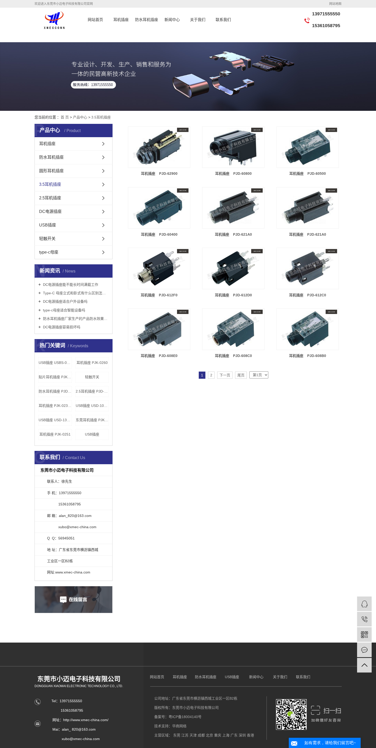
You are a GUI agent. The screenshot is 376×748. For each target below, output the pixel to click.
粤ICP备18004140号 (185, 717)
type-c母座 (48, 252)
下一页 (224, 375)
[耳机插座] (159, 147)
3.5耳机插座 (101, 117)
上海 (225, 735)
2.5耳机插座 (50, 198)
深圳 (242, 735)
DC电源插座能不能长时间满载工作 (70, 285)
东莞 (176, 735)
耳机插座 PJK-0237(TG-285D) (55, 406)
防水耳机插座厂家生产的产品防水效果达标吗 (75, 319)
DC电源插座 (50, 211)
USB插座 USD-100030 (92, 406)
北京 (209, 735)
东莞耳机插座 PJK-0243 (92, 420)
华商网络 (179, 726)
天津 (193, 735)
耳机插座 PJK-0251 (55, 434)
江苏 (185, 735)
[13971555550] (364, 619)
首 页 (65, 117)
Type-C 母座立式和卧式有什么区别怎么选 (75, 293)
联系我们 (223, 19)
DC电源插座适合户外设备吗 (64, 301)
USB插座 (47, 225)
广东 (234, 735)
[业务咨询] (364, 604)
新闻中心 (172, 19)
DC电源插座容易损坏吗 (61, 327)
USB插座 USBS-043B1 (55, 363)
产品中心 (80, 117)
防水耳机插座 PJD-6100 (55, 391)
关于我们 (197, 19)
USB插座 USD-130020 (55, 420)
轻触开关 (47, 238)
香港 (250, 735)
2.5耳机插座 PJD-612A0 (92, 391)
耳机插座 (121, 19)
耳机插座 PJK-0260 (92, 363)
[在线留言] (364, 650)
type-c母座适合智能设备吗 (63, 310)
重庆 (217, 735)
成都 (201, 735)
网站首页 (95, 19)
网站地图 (335, 4)
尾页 (241, 375)
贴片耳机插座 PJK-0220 (55, 377)
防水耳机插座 (146, 19)
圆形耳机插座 (51, 171)
